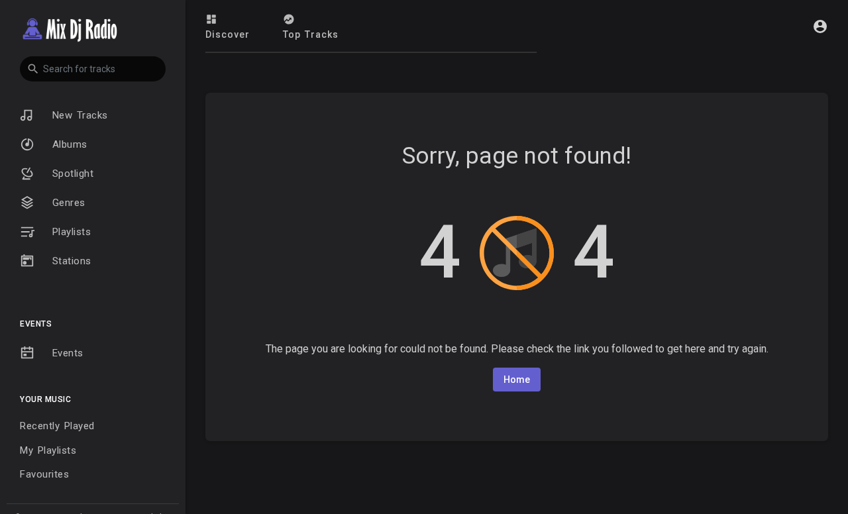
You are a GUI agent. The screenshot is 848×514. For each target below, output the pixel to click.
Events (65, 353)
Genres (66, 203)
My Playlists (48, 450)
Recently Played (57, 426)
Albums (67, 144)
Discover (227, 34)
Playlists (69, 232)
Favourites (44, 474)
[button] (93, 68)
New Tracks (78, 115)
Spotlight (70, 174)
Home (517, 379)
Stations (69, 261)
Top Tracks (311, 34)
